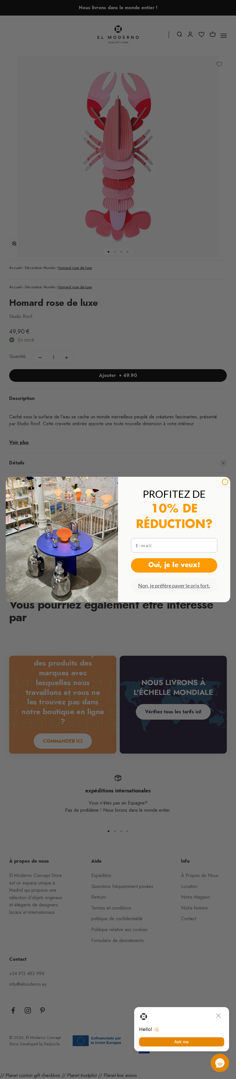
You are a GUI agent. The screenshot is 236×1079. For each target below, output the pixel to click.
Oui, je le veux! (174, 565)
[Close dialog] (225, 482)
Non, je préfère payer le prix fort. (174, 585)
